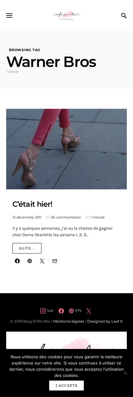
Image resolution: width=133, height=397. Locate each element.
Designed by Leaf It (105, 321)
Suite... (27, 248)
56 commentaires (66, 217)
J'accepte (66, 385)
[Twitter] (89, 311)
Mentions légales (68, 321)
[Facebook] (61, 311)
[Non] (125, 373)
